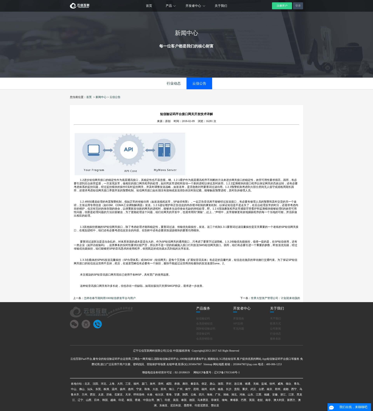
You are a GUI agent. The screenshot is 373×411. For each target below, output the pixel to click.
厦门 (144, 383)
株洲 (106, 389)
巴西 (243, 400)
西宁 (294, 389)
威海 (280, 383)
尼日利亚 (175, 405)
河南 (242, 394)
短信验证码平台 (113, 358)
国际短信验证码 (205, 328)
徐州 (272, 383)
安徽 (275, 394)
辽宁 (80, 400)
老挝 (260, 400)
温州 (114, 389)
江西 (258, 394)
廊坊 (185, 383)
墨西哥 (188, 405)
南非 (268, 400)
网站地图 (218, 364)
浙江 (283, 394)
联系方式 (275, 323)
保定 (204, 383)
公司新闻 (275, 328)
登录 (298, 5)
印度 (167, 400)
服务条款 (275, 338)
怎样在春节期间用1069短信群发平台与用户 (110, 298)
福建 (266, 394)
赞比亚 (215, 405)
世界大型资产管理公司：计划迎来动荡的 (275, 298)
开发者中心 (193, 5)
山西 (88, 400)
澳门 (159, 400)
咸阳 (169, 383)
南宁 (188, 389)
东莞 (98, 389)
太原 (101, 394)
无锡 (256, 383)
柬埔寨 (234, 400)
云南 (193, 394)
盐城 (264, 383)
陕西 (185, 394)
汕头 (90, 389)
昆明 (196, 389)
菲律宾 (215, 400)
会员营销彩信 (204, 338)
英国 (251, 400)
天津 (128, 394)
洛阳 (220, 383)
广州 (179, 389)
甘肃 (177, 394)
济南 (109, 394)
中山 (73, 389)
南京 (269, 389)
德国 (192, 400)
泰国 (129, 400)
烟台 (288, 383)
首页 (149, 5)
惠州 (130, 389)
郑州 (277, 389)
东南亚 (163, 405)
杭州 (212, 389)
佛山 (82, 389)
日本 (96, 400)
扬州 (122, 389)
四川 (201, 394)
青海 (169, 394)
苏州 (163, 389)
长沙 (228, 389)
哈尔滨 (159, 394)
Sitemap (207, 364)
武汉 (253, 389)
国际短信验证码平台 (166, 358)
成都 (285, 389)
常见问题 (238, 328)
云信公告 (199, 83)
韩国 (105, 400)
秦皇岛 (195, 383)
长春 (150, 394)
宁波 (139, 389)
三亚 (128, 383)
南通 (247, 383)
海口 (171, 389)
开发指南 (238, 318)
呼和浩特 (138, 394)
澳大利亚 (279, 400)
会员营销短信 (204, 323)
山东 (250, 394)
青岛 (296, 383)
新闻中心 (101, 97)
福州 (136, 383)
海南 (209, 394)
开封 (228, 383)
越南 (113, 400)
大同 (120, 383)
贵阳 (237, 389)
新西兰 (291, 400)
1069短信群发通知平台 (193, 358)
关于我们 (221, 5)
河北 (103, 383)
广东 (217, 394)
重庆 (245, 389)
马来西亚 (202, 400)
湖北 (234, 394)
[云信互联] (79, 7)
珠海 (147, 389)
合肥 (261, 389)
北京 (87, 383)
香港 (137, 400)
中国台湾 (148, 400)
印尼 (121, 400)
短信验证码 (203, 318)
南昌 (220, 389)
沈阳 (95, 383)
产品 (169, 5)
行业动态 (174, 83)
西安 (92, 394)
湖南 (226, 394)
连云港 (238, 383)
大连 (155, 389)
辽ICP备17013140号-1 (227, 372)
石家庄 (118, 394)
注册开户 (282, 5)
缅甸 (224, 400)
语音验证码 (203, 333)
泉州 (152, 383)
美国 (175, 400)
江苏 (291, 394)
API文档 (238, 323)
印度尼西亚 (201, 405)
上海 (111, 383)
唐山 (212, 383)
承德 (177, 383)
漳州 (160, 383)
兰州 (84, 394)
